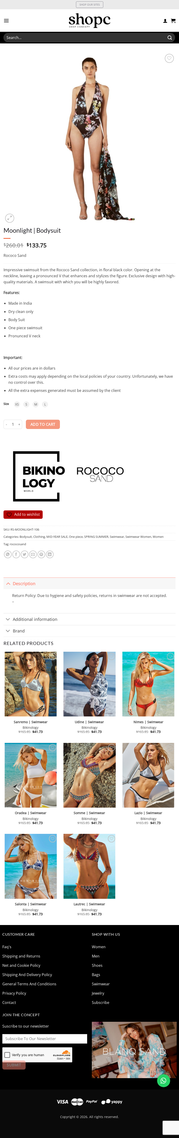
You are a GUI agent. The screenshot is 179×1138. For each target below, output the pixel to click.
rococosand (18, 544)
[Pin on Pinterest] (41, 554)
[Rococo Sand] (99, 475)
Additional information (35, 619)
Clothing (39, 537)
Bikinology (30, 727)
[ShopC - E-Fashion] (89, 20)
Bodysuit (26, 537)
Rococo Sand (14, 255)
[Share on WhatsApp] (8, 554)
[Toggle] (8, 583)
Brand (19, 631)
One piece (76, 537)
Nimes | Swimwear (148, 722)
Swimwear (117, 537)
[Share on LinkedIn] (50, 554)
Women (158, 537)
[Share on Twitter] (24, 554)
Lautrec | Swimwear (89, 904)
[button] (6, 20)
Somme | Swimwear (89, 813)
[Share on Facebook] (16, 554)
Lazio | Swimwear (148, 813)
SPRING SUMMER (96, 537)
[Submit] (170, 37)
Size (6, 404)
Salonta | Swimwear (30, 904)
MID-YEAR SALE (57, 537)
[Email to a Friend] (33, 554)
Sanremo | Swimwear (31, 722)
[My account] (165, 21)
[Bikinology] (36, 475)
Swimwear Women (138, 537)
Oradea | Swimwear (30, 813)
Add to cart (43, 424)
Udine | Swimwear (89, 722)
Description (24, 583)
